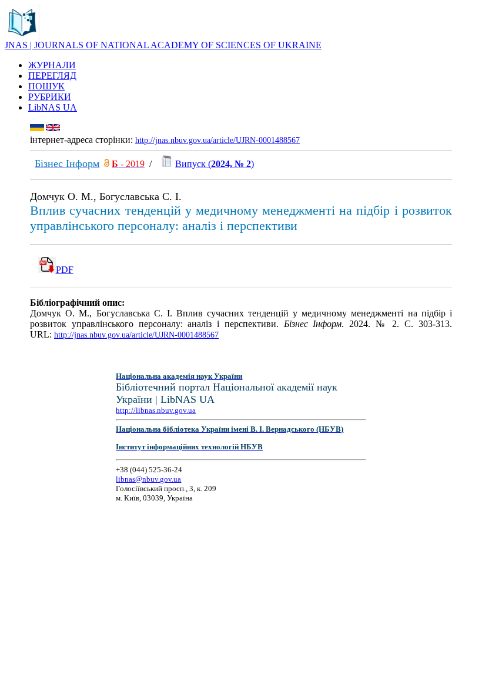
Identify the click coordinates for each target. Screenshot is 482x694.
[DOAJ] (106, 164)
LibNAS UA (52, 107)
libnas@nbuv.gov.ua (148, 479)
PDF (64, 270)
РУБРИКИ (49, 97)
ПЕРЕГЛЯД (52, 76)
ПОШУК (46, 86)
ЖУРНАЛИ (52, 65)
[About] (22, 37)
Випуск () (214, 164)
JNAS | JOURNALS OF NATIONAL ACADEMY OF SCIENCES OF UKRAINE (163, 45)
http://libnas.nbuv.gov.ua (156, 410)
